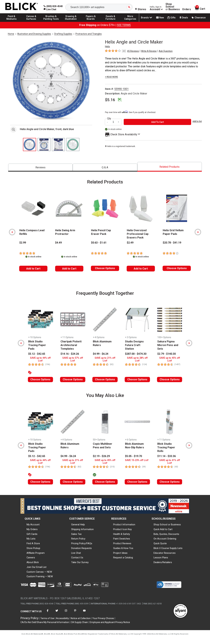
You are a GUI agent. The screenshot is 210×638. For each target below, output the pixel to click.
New (161, 17)
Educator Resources (165, 552)
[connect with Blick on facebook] (47, 612)
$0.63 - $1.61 (98, 242)
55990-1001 (121, 88)
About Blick (33, 562)
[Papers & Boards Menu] (91, 21)
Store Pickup (33, 548)
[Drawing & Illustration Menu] (71, 21)
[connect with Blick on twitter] (56, 612)
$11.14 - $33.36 (166, 456)
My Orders (32, 529)
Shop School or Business (167, 524)
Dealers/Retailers (163, 562)
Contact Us (77, 557)
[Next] (198, 232)
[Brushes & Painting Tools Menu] (51, 21)
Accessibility (62, 618)
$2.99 (22, 242)
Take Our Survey (80, 562)
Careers (31, 557)
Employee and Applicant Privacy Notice (110, 622)
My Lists (31, 538)
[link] (50, 9)
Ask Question (166, 51)
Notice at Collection (81, 618)
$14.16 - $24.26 (70, 353)
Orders (186, 9)
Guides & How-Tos (123, 548)
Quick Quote (160, 543)
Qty (109, 118)
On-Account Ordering (165, 538)
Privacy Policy (30, 618)
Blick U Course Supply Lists (168, 548)
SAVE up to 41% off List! (169, 461)
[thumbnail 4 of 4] (72, 144)
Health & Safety (121, 534)
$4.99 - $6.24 (100, 353)
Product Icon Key (122, 529)
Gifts (173, 17)
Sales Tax (76, 534)
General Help (78, 524)
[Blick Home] (21, 7)
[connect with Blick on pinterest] (75, 612)
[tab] (40, 168)
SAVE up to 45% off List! (169, 359)
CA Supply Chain (79, 622)
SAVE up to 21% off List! (105, 359)
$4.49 (58, 242)
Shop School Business (173, 7)
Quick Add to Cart (163, 529)
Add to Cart (33, 268)
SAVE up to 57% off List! (72, 359)
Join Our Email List (36, 567)
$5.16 (110, 100)
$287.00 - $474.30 (135, 353)
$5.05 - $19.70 (133, 456)
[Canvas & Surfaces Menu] (31, 21)
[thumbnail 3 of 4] (58, 144)
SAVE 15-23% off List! (136, 460)
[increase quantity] (118, 122)
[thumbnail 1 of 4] (29, 144)
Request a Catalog (123, 557)
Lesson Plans (161, 557)
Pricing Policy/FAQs (81, 543)
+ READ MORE (111, 77)
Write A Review (149, 51)
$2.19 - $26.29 (101, 456)
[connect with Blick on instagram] (66, 612)
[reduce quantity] (108, 122)
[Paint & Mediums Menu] (11, 21)
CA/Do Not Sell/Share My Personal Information (45, 622)
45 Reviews (133, 51)
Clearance (200, 17)
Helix (107, 46)
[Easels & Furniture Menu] (110, 21)
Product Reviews (122, 543)
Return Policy (78, 538)
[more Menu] (130, 21)
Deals (185, 17)
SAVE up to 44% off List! (40, 359)
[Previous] (12, 232)
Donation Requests (81, 548)
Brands (145, 17)
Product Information (124, 524)
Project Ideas (120, 552)
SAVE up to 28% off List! (137, 359)
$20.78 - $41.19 (172, 242)
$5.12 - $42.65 (36, 353)
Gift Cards (32, 534)
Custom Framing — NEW (40, 576)
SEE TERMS (124, 25)
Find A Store (33, 543)
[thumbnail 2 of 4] (44, 144)
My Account (33, 524)
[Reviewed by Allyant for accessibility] (180, 611)
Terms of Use (47, 618)
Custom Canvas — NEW (39, 571)
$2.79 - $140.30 (166, 353)
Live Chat (76, 552)
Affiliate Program (36, 552)
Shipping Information (82, 529)
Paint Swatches (121, 538)
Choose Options (105, 268)
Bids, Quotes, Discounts (166, 534)
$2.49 (130, 242)
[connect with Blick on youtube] (84, 612)
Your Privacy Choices (103, 618)
